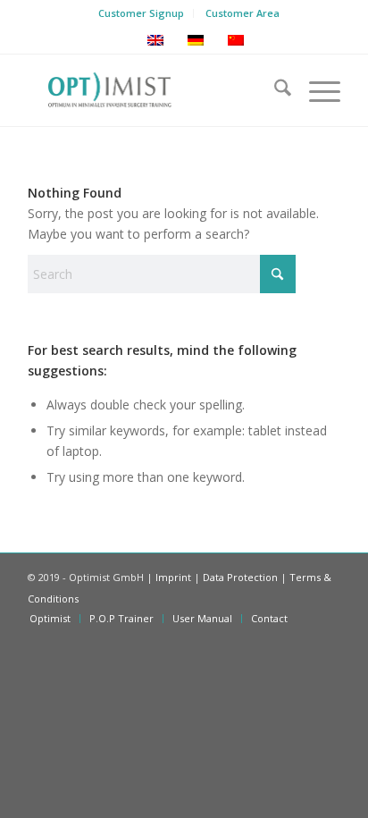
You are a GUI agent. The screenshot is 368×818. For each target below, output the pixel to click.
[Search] (273, 90)
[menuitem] (141, 13)
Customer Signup (141, 13)
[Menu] (315, 90)
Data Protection (240, 577)
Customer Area (242, 13)
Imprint (173, 577)
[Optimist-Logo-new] (153, 90)
